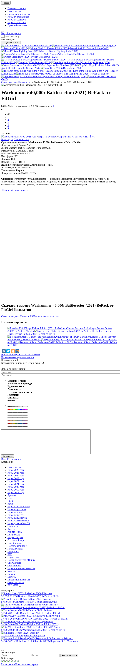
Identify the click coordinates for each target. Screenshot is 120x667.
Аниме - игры (15, 531)
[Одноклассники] (13, 351)
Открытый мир (16, 540)
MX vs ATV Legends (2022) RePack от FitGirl (44, 618)
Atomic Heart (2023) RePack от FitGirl (39, 596)
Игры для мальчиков (18, 520)
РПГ (10, 554)
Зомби (11, 503)
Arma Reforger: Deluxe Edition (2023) (37, 601)
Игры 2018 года (16, 492)
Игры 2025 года (16, 472)
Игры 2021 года (28, 136)
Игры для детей (16, 515)
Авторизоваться (69, 655)
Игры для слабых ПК (19, 523)
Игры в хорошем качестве (21, 568)
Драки (11, 501)
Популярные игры (10, 42)
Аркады (12, 495)
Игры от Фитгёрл (17, 22)
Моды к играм (15, 537)
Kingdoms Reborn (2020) (32, 635)
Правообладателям (18, 25)
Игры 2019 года (16, 489)
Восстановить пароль (26, 664)
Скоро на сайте (16, 582)
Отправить (7, 456)
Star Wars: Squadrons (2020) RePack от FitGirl (42, 630)
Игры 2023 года (16, 478)
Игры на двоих (16, 512)
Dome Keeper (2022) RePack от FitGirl (40, 613)
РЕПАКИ (13, 585)
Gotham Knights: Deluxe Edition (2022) (38, 624)
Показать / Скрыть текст (15, 190)
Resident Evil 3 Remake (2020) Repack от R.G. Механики (48, 641)
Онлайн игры (15, 543)
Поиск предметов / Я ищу (21, 560)
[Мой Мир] (17, 351)
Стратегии (64, 136)
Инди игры (14, 526)
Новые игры (14, 11)
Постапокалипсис (17, 546)
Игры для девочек (17, 517)
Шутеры (12, 576)
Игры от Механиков (18, 16)
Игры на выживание (19, 506)
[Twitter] (8, 351)
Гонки (11, 498)
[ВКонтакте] (4, 351)
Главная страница (17, 8)
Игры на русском (47, 136)
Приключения (15, 548)
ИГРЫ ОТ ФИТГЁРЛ (83, 136)
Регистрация (8, 664)
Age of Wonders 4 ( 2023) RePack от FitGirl (42, 607)
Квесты (11, 529)
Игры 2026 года (16, 470)
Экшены (12, 574)
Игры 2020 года (16, 486)
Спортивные (14, 565)
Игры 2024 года (16, 475)
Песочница (13, 551)
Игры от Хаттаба (17, 19)
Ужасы (11, 571)
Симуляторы (14, 562)
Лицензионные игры (19, 14)
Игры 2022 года (16, 481)
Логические (14, 534)
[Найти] (2, 37)
